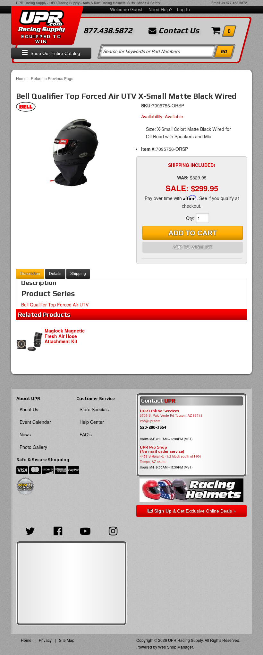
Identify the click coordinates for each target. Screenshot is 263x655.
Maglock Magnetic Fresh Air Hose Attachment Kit (65, 336)
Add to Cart (192, 233)
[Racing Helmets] (191, 490)
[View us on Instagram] (113, 530)
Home (21, 78)
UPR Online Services (159, 411)
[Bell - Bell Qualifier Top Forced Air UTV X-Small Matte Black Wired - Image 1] (71, 155)
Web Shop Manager (175, 647)
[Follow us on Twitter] (30, 530)
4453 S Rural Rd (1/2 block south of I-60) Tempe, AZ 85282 (170, 459)
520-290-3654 (153, 427)
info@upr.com (150, 421)
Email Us (218, 2)
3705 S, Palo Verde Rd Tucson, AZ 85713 (171, 415)
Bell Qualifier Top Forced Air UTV (55, 304)
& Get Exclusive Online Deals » (195, 511)
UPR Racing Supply (31, 2)
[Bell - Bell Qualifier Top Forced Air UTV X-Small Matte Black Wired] (26, 108)
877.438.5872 (236, 2)
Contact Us (178, 30)
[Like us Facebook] (58, 530)
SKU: (146, 105)
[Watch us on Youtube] (85, 530)
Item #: (148, 149)
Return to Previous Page (52, 78)
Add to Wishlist (192, 247)
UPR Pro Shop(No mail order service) (162, 449)
